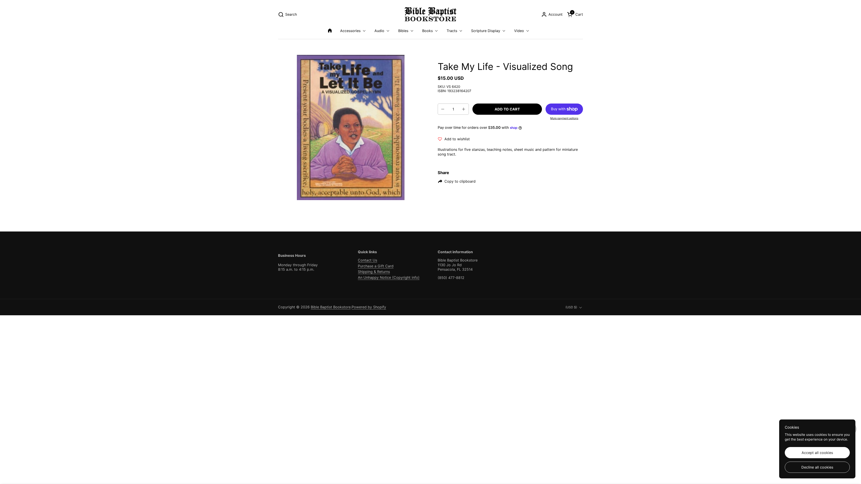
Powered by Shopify (369, 307)
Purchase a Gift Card (376, 266)
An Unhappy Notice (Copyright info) (389, 277)
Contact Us (367, 260)
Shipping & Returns (374, 271)
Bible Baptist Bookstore (331, 307)
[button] (287, 14)
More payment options (564, 118)
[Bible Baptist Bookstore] (430, 14)
